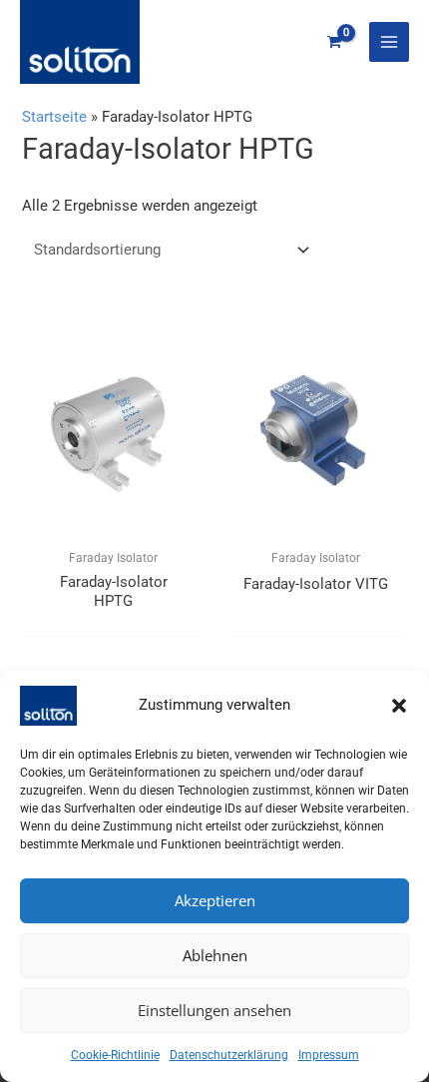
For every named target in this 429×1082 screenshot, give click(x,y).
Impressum (328, 1055)
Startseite (54, 117)
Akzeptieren (215, 900)
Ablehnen (215, 955)
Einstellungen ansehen (214, 1010)
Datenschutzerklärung (229, 1055)
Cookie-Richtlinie (115, 1055)
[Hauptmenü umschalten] (389, 42)
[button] (399, 706)
